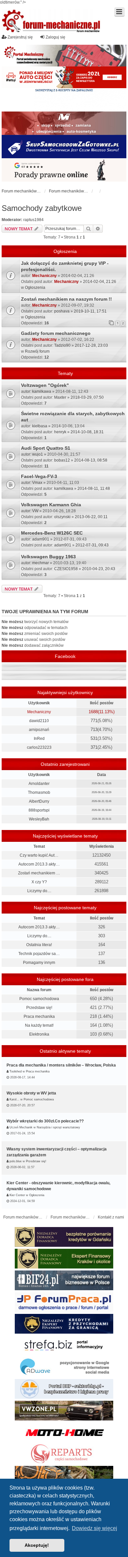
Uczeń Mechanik (21, 1127)
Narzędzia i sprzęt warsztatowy (58, 1127)
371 (94, 747)
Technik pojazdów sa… (39, 953)
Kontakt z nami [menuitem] (111, 1217)
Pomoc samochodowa (39, 998)
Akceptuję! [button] (37, 1545)
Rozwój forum (37, 351)
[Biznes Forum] (64, 1280)
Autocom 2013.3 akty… (39, 864)
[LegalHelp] (64, 170)
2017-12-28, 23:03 (91, 345)
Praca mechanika (39, 1016)
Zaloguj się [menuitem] (55, 37)
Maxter (60, 397)
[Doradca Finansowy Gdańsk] (64, 1237)
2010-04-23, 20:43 (98, 568)
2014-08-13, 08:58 (90, 460)
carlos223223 (39, 747)
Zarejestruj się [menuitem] (20, 37)
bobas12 (62, 460)
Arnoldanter (39, 783)
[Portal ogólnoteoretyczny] (64, 1345)
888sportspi (39, 810)
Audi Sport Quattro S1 (45, 448)
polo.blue (16, 1161)
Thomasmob (39, 792)
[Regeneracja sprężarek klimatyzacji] (64, 1454)
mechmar (40, 563)
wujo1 (37, 454)
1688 (93, 711)
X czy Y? (39, 882)
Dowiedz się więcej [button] (94, 1528)
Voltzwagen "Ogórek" (45, 385)
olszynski (62, 517)
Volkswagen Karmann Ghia (51, 504)
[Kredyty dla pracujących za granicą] (64, 1324)
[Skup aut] (64, 146)
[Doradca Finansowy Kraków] (64, 1258)
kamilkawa (41, 391)
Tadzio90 (62, 345)
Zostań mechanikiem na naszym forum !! (66, 299)
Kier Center (17, 1195)
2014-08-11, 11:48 (93, 488)
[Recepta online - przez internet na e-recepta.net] (64, 100)
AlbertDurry (39, 801)
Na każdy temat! (39, 1025)
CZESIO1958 (66, 568)
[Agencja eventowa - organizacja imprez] (64, 1476)
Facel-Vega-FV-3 (39, 476)
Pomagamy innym (39, 962)
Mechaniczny (44, 275)
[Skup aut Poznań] (64, 123)
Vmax (37, 482)
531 (94, 738)
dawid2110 (39, 720)
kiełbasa (39, 426)
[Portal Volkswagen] (64, 1410)
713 (94, 729)
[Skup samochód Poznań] (64, 1432)
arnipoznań (39, 729)
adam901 (40, 539)
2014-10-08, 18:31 (87, 432)
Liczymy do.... (39, 891)
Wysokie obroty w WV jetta (31, 1093)
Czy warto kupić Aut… (39, 855)
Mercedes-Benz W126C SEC (52, 533)
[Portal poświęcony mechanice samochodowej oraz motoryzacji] (64, 55)
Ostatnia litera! (39, 944)
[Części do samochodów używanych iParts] (64, 77)
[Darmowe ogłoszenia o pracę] (64, 1302)
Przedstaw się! (39, 1007)
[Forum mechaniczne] (51, 21)
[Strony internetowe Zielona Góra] (64, 1367)
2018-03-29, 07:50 (87, 397)
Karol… (14, 1099)
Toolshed (16, 1071)
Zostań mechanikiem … (39, 873)
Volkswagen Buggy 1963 (48, 556)
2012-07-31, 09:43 (92, 545)
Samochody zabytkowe (42, 208)
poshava (62, 311)
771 (94, 720)
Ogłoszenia (35, 287)
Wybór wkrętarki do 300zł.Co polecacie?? (45, 1121)
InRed (39, 738)
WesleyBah (39, 819)
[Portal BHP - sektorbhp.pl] (64, 1389)
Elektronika (39, 1034)
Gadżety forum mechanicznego (56, 333)
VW (35, 511)
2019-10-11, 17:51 (90, 311)
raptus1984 (33, 219)
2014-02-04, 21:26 (99, 281)
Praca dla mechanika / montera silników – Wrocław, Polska (61, 1065)
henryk (60, 432)
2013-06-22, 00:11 (91, 517)
